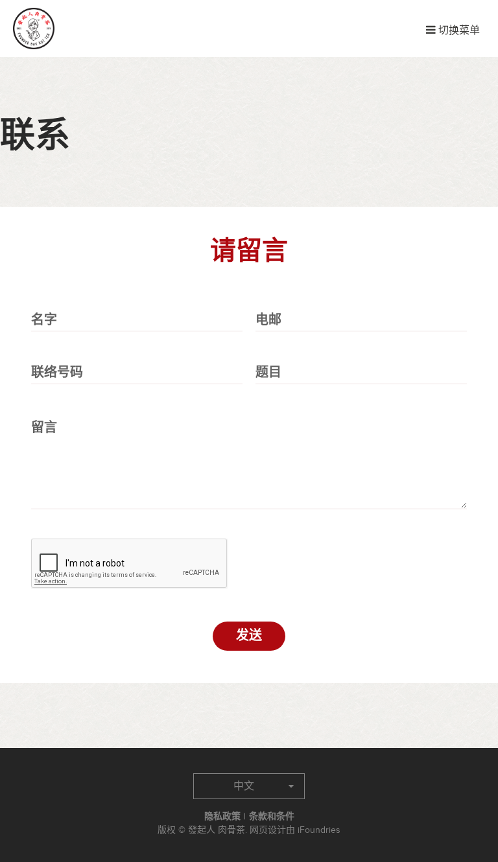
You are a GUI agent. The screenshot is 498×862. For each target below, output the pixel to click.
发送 (249, 636)
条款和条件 (271, 816)
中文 (243, 786)
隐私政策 (222, 816)
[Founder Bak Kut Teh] (33, 28)
